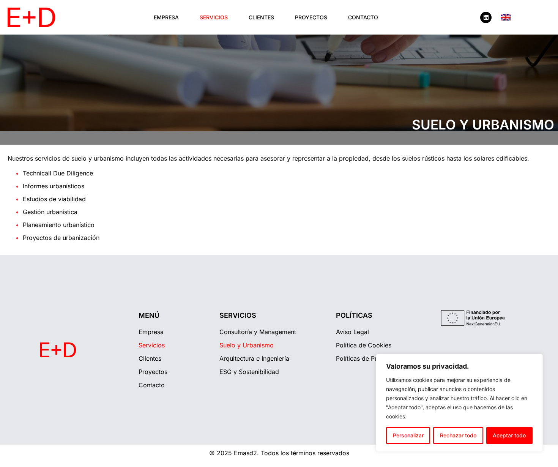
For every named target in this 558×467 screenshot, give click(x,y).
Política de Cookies (363, 345)
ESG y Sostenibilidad (249, 371)
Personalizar (408, 435)
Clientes (261, 17)
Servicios (214, 17)
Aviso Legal (352, 332)
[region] (459, 403)
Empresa (166, 17)
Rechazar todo (458, 435)
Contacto (363, 17)
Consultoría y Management (257, 332)
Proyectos (311, 17)
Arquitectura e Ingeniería (254, 358)
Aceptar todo (509, 435)
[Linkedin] (486, 17)
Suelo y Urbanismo (246, 345)
